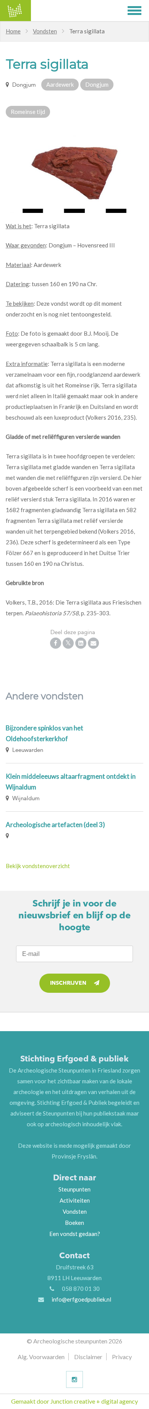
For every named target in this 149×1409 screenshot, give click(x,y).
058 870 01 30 (81, 1288)
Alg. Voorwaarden (41, 1356)
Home (13, 31)
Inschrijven (68, 983)
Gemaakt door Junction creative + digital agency (74, 1401)
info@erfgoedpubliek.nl (81, 1299)
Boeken (74, 1222)
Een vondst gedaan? (74, 1233)
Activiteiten (75, 1200)
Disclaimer (88, 1356)
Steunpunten (74, 1189)
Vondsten (45, 31)
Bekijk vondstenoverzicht (38, 865)
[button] (138, 10)
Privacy (122, 1356)
